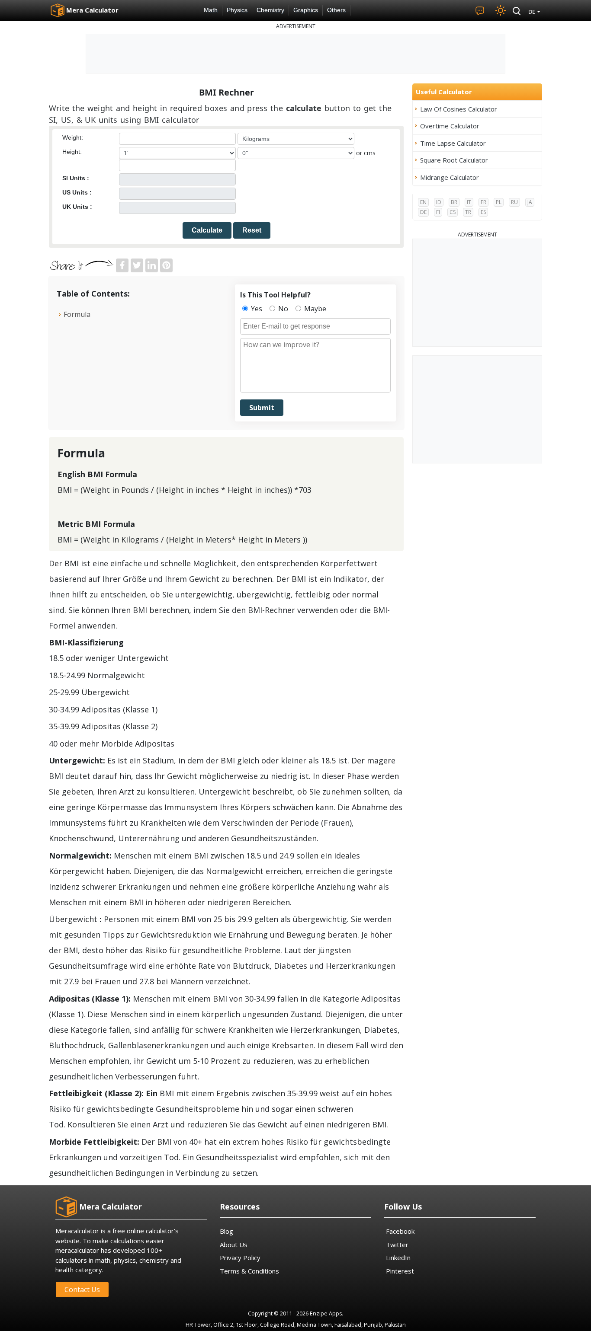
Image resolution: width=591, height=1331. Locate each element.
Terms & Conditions (249, 1271)
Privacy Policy (240, 1257)
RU (514, 202)
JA (529, 202)
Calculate (207, 230)
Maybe (314, 308)
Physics (237, 10)
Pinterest (400, 1271)
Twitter (397, 1244)
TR (468, 212)
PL (498, 202)
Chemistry (270, 10)
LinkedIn (398, 1257)
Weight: (72, 137)
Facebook (400, 1231)
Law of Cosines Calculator (458, 109)
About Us (233, 1244)
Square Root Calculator (454, 160)
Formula (77, 314)
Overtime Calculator (449, 125)
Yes (255, 308)
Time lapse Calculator (453, 143)
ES (483, 212)
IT (469, 202)
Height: (72, 151)
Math (211, 10)
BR (454, 202)
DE (423, 212)
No (282, 308)
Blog (226, 1231)
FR (483, 202)
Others (336, 10)
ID (438, 202)
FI (438, 212)
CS (453, 212)
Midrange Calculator (449, 177)
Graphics (305, 10)
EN (423, 202)
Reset (251, 230)
